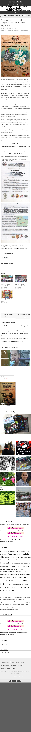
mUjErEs (9, 574)
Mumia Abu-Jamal (17, 574)
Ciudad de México (11, 557)
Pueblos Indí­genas (24, 30)
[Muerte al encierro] (7, 498)
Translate (10, 378)
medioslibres (5, 28)
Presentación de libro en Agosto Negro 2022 (7, 315)
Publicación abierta (16, 581)
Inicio (9, 4)
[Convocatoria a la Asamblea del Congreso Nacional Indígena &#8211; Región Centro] (7, 278)
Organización (16, 30)
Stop (29, 363)
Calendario (24, 554)
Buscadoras (18, 554)
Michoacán (23, 571)
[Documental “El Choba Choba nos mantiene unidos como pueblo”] (7, 479)
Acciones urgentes (6, 551)
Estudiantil (3, 566)
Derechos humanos (8, 562)
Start (28, 363)
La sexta (22, 662)
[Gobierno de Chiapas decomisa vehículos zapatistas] (7, 463)
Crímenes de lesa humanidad (9, 560)
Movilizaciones (3, 574)
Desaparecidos (20, 563)
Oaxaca (2, 577)
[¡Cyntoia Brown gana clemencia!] (23, 479)
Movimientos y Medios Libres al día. (8, 668)
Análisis (14, 551)
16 (26, 364)
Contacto (13, 4)
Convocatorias (10, 30)
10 (17, 364)
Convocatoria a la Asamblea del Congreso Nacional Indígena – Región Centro (7, 284)
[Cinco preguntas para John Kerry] (7, 488)
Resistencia (16, 584)
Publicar (18, 4)
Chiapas (3, 557)
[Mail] (21, 2)
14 (23, 364)
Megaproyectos (5, 571)
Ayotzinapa (12, 554)
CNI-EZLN (4, 15)
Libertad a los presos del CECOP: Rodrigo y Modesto (15, 331)
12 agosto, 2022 (13, 28)
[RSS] (18, 2)
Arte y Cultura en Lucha (23, 551)
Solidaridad (23, 584)
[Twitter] (13, 2)
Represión (11, 584)
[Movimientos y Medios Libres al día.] (7, 448)
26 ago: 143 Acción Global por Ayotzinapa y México (14, 338)
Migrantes (26, 571)
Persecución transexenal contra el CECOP (12, 341)
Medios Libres (19, 569)
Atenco (1, 554)
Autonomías (5, 554)
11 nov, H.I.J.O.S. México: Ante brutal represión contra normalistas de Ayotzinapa (5, 355)
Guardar (4, 307)
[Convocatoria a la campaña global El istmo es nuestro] (7, 294)
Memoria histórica (15, 571)
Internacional (16, 566)
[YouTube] (10, 2)
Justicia (24, 566)
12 (20, 364)
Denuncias (25, 560)
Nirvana (15, 676)
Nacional (26, 574)
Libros (5, 569)
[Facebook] (15, 2)
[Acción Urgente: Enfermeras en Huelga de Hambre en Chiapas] (23, 509)
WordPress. (20, 676)
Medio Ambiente (11, 569)
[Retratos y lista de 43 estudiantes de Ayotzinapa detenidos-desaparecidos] (23, 448)
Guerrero (8, 566)
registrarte (3, 539)
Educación (27, 563)
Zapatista (10, 590)
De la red (21, 560)
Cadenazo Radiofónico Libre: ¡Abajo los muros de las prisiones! (24, 315)
